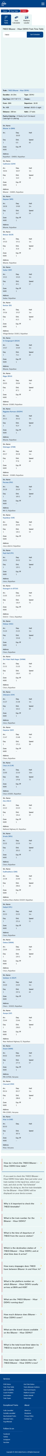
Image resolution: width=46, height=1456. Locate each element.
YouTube (6, 1442)
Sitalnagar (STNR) (9, 447)
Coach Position (8, 1393)
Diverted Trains (8, 1419)
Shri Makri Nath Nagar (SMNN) (14, 659)
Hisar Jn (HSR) (8, 1120)
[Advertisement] (23, 63)
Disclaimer (27, 1413)
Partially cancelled (9, 1413)
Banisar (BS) (7, 305)
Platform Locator (29, 1393)
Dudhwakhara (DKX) (10, 872)
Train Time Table (8, 1387)
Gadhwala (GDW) (9, 164)
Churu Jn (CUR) (8, 766)
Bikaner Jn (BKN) (9, 128)
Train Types (7, 1398)
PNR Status (7, 1384)
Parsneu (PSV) (8, 482)
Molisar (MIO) (8, 624)
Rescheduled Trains (9, 1416)
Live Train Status (29, 1384)
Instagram (6, 1440)
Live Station (7, 1395)
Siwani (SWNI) (8, 1049)
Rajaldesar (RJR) (9, 518)
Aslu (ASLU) (7, 801)
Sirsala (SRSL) (8, 836)
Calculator (16, 22)
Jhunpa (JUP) (7, 1013)
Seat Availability (8, 1390)
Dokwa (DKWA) (8, 943)
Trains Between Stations (32, 1387)
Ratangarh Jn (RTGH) (10, 589)
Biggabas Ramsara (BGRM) (13, 412)
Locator (26, 22)
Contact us (28, 1419)
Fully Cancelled (8, 1410)
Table (6, 22)
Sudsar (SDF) (7, 270)
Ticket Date (27, 1398)
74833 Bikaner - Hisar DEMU (18, 91)
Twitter (5, 1437)
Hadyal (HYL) (7, 907)
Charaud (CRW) (8, 1084)
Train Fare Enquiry (30, 1390)
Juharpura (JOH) (9, 695)
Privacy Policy (28, 1416)
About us (27, 1410)
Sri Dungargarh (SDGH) (11, 341)
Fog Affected (7, 1422)
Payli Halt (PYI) (8, 553)
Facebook (6, 1434)
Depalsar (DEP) (8, 730)
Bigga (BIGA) (7, 376)
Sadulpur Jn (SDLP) (9, 978)
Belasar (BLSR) (8, 235)
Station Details (28, 1395)
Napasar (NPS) (8, 199)
